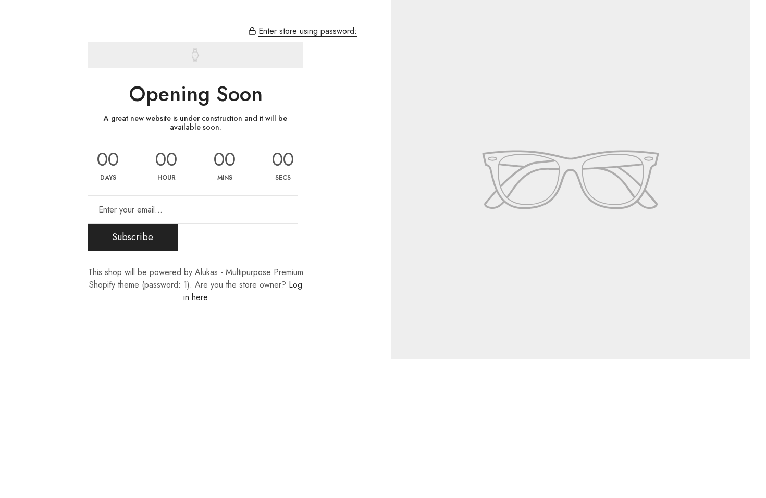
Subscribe (132, 237)
